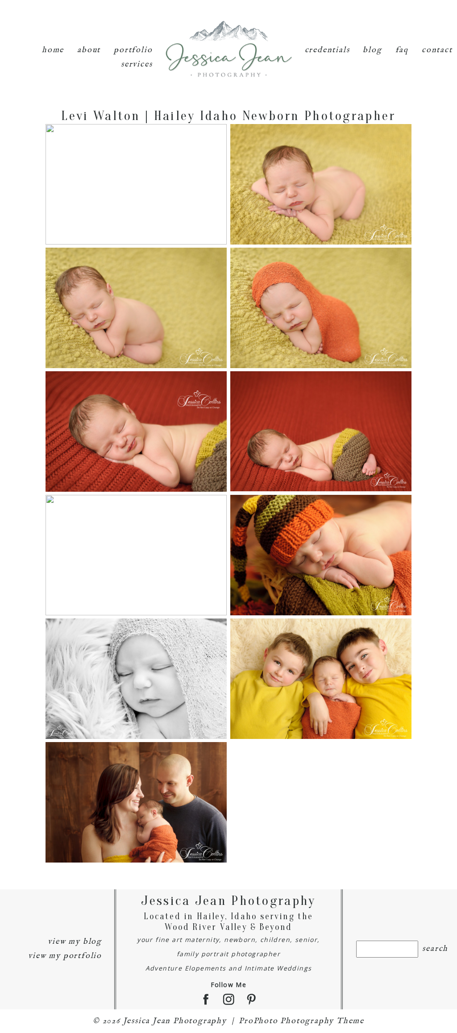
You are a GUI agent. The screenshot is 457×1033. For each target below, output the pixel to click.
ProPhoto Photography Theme (301, 1021)
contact (437, 50)
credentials (327, 50)
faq (401, 50)
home (53, 50)
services (136, 64)
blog (372, 50)
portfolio (133, 50)
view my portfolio (65, 956)
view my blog (75, 942)
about (88, 50)
